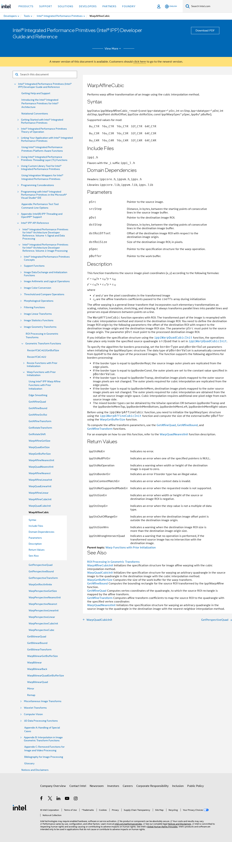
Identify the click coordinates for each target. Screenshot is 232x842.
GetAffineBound (38, 408)
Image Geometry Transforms (40, 326)
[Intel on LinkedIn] (58, 799)
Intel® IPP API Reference (35, 223)
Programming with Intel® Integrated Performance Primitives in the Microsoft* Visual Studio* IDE (44, 194)
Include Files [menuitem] (36, 525)
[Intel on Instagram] (76, 799)
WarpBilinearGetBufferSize (42, 656)
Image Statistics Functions (38, 320)
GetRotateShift (37, 434)
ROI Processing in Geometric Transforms (113, 562)
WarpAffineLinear (38, 492)
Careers (128, 786)
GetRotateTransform (40, 427)
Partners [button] (109, 6)
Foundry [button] (129, 6)
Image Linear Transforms (38, 313)
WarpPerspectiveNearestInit (45, 597)
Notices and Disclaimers (35, 770)
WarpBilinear (34, 662)
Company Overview (53, 786)
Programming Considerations (37, 185)
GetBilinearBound (37, 643)
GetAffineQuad (37, 401)
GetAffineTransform (40, 421)
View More (111, 48)
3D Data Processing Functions (41, 720)
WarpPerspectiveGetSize (43, 591)
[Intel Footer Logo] (20, 807)
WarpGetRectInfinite (40, 584)
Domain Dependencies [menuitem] (41, 531)
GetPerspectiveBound (41, 571)
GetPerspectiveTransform (43, 578)
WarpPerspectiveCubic (41, 630)
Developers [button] (88, 6)
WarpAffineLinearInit (40, 479)
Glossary (29, 763)
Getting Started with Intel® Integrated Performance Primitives (42, 121)
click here (139, 61)
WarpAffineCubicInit (40, 499)
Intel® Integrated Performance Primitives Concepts (47, 258)
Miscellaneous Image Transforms (42, 701)
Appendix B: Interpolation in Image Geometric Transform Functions (43, 739)
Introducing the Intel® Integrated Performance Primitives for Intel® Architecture (40, 103)
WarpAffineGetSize (39, 440)
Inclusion (178, 786)
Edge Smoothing (38, 395)
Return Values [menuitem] (37, 549)
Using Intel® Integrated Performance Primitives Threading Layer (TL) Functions (44, 158)
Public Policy (195, 786)
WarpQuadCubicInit (40, 505)
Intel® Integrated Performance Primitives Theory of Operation (44, 130)
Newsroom (97, 786)
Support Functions (34, 265)
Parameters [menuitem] (35, 537)
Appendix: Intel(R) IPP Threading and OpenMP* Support (41, 215)
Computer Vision (33, 714)
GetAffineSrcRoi (38, 414)
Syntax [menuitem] (32, 520)
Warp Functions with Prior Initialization (41, 374)
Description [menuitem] (35, 543)
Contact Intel (77, 786)
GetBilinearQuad (36, 636)
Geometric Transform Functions (43, 343)
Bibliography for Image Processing (43, 756)
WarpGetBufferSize (40, 453)
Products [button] (25, 6)
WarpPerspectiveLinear (42, 617)
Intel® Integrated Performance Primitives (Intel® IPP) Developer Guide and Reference (45, 85)
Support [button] (45, 6)
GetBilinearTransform (39, 649)
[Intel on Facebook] (41, 799)
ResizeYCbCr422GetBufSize (43, 350)
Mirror (30, 688)
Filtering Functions (34, 307)
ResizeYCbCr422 (36, 356)
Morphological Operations (38, 300)
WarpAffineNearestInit (41, 460)
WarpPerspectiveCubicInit (43, 623)
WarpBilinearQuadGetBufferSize (45, 675)
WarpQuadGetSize (39, 447)
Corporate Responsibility (152, 786)
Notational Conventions (34, 113)
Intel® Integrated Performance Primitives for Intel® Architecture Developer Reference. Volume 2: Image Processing (45, 247)
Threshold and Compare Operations (44, 294)
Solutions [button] (65, 6)
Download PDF (205, 30)
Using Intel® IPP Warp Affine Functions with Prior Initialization (45, 385)
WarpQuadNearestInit (41, 466)
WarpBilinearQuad (37, 682)
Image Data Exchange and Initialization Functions (45, 274)
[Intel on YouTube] (67, 799)
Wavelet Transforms (35, 707)
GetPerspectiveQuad (40, 565)
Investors (113, 786)
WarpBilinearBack (37, 669)
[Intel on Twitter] (50, 799)
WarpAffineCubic (39, 512)
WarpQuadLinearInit (40, 486)
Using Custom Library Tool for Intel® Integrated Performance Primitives (41, 167)
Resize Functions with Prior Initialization (42, 365)
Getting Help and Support (35, 93)
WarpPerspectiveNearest (43, 604)
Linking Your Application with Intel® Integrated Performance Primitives (47, 139)
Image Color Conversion (37, 287)
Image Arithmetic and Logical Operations (47, 281)
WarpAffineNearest (40, 473)
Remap (31, 695)
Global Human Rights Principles (162, 826)
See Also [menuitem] (34, 555)
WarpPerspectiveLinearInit (44, 610)
